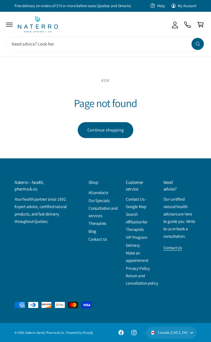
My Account (187, 5)
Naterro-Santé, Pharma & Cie (44, 332)
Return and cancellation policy (142, 279)
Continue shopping (105, 130)
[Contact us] (187, 24)
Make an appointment (137, 256)
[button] (9, 24)
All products (98, 192)
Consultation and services (103, 211)
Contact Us (97, 239)
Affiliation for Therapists (137, 225)
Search (132, 214)
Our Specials (99, 200)
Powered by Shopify (79, 332)
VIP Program (136, 237)
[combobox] (105, 44)
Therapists (97, 223)
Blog (92, 231)
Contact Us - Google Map (136, 202)
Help (161, 5)
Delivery (133, 245)
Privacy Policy (138, 268)
